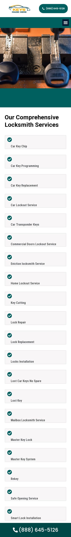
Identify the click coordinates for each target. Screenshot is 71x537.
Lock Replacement (22, 342)
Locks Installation (22, 361)
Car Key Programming (25, 166)
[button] (65, 22)
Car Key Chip (19, 146)
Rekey (14, 479)
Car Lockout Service (24, 205)
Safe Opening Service (24, 498)
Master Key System (23, 459)
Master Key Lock (21, 440)
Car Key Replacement (24, 185)
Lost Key (16, 400)
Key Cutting (18, 303)
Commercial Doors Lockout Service (33, 244)
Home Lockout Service (25, 283)
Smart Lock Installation (26, 518)
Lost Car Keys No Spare (26, 381)
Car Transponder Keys (25, 224)
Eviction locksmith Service (28, 264)
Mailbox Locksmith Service (28, 420)
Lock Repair (18, 322)
